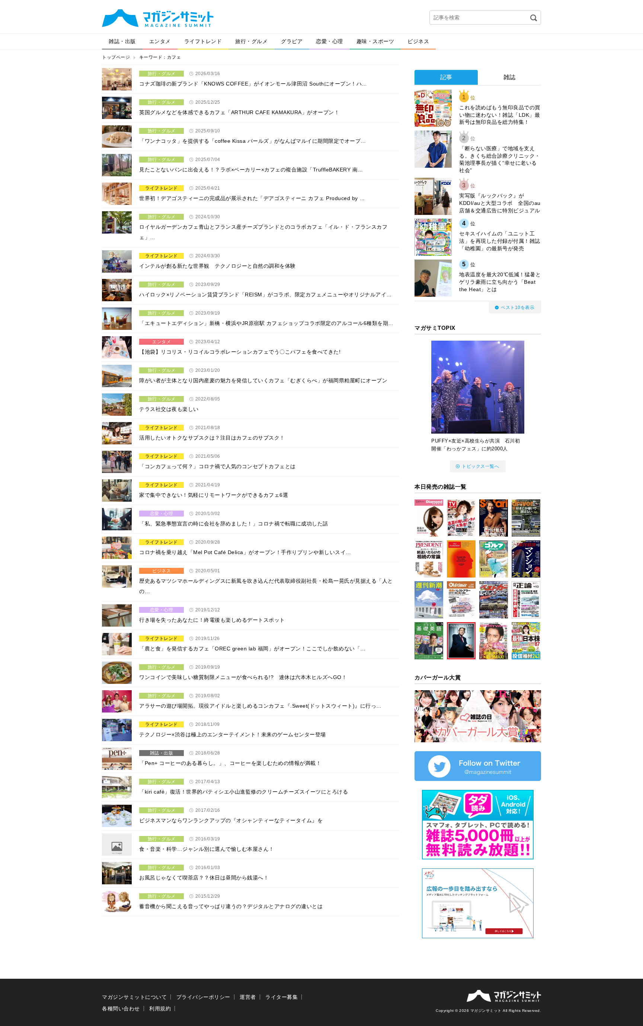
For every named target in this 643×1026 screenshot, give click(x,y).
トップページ (116, 57)
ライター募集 (281, 997)
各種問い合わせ (121, 1008)
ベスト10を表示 (517, 307)
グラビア (292, 41)
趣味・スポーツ (375, 41)
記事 (446, 77)
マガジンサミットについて (134, 997)
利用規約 (160, 1008)
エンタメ (160, 41)
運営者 (248, 997)
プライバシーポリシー (203, 997)
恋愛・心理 (329, 41)
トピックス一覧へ (480, 466)
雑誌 (509, 77)
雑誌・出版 (122, 41)
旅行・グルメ (251, 41)
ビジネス (418, 41)
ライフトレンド (203, 41)
